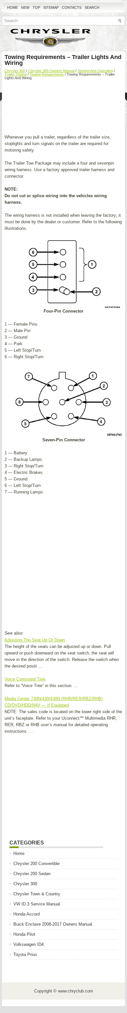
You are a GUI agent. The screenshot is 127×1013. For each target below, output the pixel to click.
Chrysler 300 (15, 71)
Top (36, 7)
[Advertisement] (63, 107)
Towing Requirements (47, 74)
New (25, 7)
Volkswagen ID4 (28, 944)
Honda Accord (26, 914)
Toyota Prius (25, 954)
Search (92, 7)
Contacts (71, 7)
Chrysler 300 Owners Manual (51, 71)
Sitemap (51, 7)
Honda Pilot (24, 934)
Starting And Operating (95, 71)
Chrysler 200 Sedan (31, 873)
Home (12, 7)
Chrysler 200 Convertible (36, 863)
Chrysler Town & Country (36, 893)
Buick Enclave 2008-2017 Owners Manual (52, 924)
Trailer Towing (16, 74)
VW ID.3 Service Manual (36, 904)
